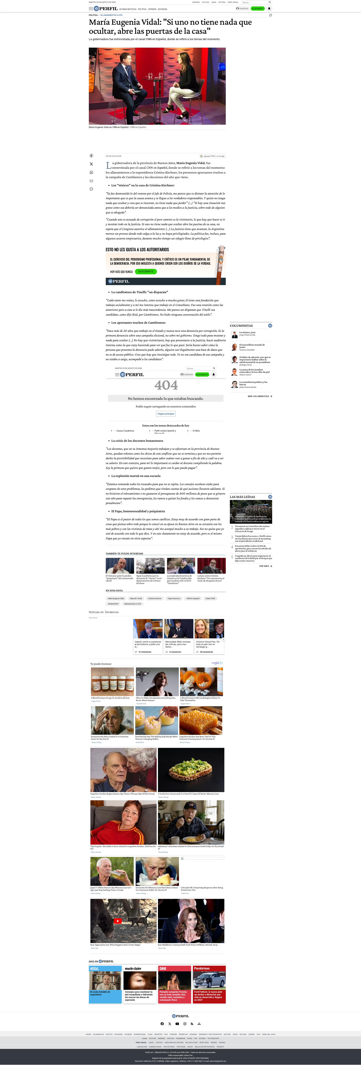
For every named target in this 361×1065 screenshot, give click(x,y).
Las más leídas (242, 497)
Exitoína (222, 2)
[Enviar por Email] (91, 181)
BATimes (202, 1038)
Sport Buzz (204, 1043)
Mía (195, 1038)
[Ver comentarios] (270, 15)
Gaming (251, 1034)
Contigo (159, 1043)
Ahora (88, 1034)
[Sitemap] (199, 1024)
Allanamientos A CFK (132, 604)
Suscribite (258, 8)
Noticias (205, 2)
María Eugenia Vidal (116, 598)
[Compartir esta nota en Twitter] (91, 164)
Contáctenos (169, 1047)
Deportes (158, 1034)
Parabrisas (180, 1038)
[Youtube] (177, 1024)
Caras (213, 2)
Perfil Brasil (233, 2)
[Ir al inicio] (106, 8)
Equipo (190, 1047)
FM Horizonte (213, 1038)
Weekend (161, 1038)
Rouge (189, 1038)
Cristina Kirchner (154, 598)
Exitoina (243, 1034)
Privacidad (181, 1047)
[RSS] (192, 1024)
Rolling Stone (191, 1043)
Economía (119, 1034)
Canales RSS (142, 1047)
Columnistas (241, 325)
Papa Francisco (174, 598)
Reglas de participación (204, 1047)
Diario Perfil (210, 598)
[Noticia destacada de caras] (174, 969)
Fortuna (170, 1038)
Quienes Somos (155, 1047)
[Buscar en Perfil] (270, 2)
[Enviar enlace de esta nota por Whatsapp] (91, 172)
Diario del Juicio (268, 1034)
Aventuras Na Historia (174, 1043)
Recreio (214, 1043)
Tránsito (220, 1047)
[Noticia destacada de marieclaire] (140, 969)
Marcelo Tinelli (136, 598)
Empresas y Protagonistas (210, 1034)
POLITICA (93, 15)
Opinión (152, 9)
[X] (169, 1024)
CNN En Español (193, 598)
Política (142, 9)
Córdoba (173, 1034)
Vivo (258, 1034)
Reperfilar (183, 1034)
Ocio (166, 1034)
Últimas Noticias (127, 9)
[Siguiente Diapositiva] (223, 639)
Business (196, 2)
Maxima (222, 1043)
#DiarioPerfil (113, 604)
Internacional (140, 1034)
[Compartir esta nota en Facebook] (91, 155)
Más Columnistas (258, 396)
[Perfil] (106, 961)
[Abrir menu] (91, 8)
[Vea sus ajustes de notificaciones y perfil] (269, 8)
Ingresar (244, 8)
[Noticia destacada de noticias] (105, 969)
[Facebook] (162, 1024)
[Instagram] (184, 1024)
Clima (150, 1034)
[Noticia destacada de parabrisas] (209, 969)
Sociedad (162, 9)
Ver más (264, 566)
